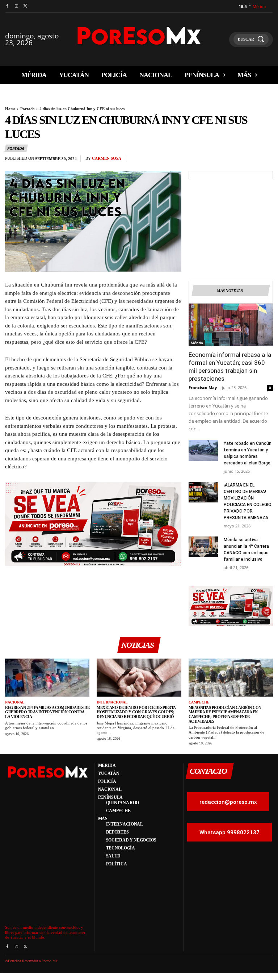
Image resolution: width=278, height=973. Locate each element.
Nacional (15, 702)
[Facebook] (7, 6)
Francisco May (203, 387)
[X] (25, 6)
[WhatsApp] (232, 160)
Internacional (112, 702)
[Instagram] (16, 6)
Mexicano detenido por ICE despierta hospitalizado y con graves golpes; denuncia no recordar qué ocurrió (136, 712)
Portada (27, 109)
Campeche (199, 702)
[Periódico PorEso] (139, 36)
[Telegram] (265, 160)
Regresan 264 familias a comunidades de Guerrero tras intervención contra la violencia (47, 712)
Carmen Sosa (106, 158)
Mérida (197, 342)
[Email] (249, 160)
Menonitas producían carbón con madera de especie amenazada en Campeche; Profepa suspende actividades (225, 714)
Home (10, 109)
